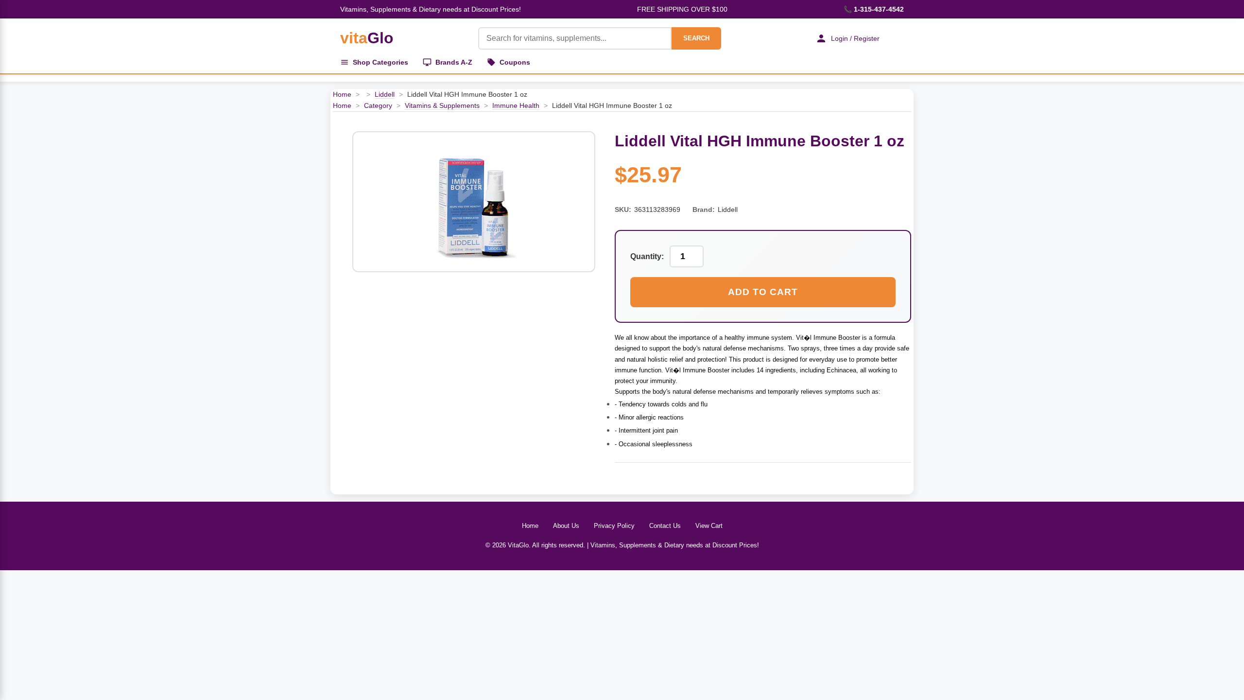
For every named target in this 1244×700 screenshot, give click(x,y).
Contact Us (665, 525)
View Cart (709, 525)
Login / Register (855, 38)
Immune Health (515, 105)
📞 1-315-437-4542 (874, 9)
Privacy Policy (614, 525)
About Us (566, 525)
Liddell (385, 94)
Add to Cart (763, 292)
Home (342, 94)
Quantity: (647, 256)
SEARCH (696, 38)
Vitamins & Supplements (442, 105)
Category (378, 105)
